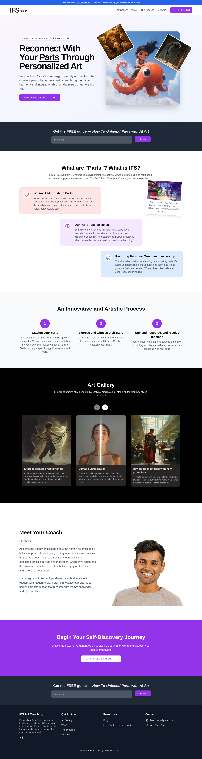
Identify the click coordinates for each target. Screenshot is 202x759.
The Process (147, 10)
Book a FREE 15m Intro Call (37, 97)
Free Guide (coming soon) (117, 725)
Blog (105, 720)
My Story (162, 10)
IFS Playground (83, 2)
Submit (142, 139)
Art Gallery (122, 10)
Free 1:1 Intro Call (181, 10)
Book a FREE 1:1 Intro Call (98, 659)
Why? (134, 10)
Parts (49, 57)
